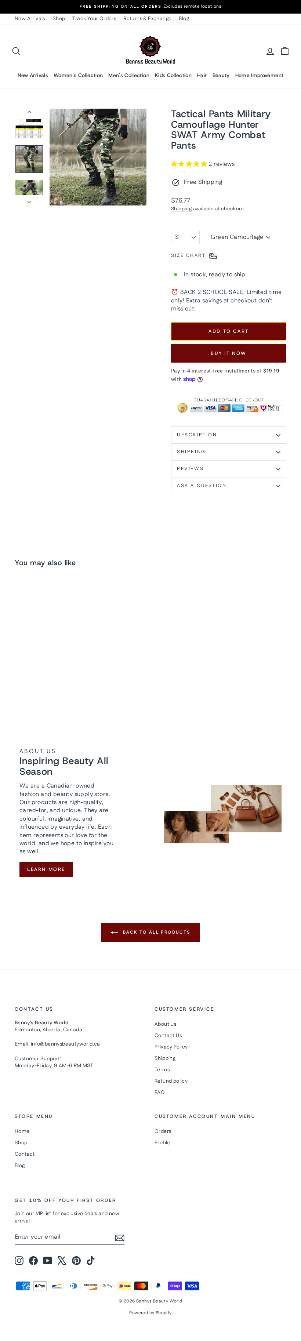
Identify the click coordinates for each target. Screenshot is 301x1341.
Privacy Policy (171, 1047)
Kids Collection (173, 75)
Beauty (221, 75)
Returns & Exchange (147, 18)
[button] (189, 164)
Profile (162, 1142)
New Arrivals (30, 18)
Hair (202, 75)
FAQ (160, 1092)
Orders (163, 1131)
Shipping (181, 208)
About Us (165, 1024)
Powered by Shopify (150, 1313)
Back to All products (155, 932)
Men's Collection (128, 75)
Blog (184, 18)
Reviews (190, 468)
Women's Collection (78, 75)
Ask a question (201, 485)
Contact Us (168, 1035)
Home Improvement (259, 75)
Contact (25, 1154)
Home (22, 1131)
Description (197, 435)
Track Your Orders (94, 18)
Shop (58, 18)
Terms (162, 1069)
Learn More (46, 869)
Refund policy (171, 1081)
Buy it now (229, 353)
